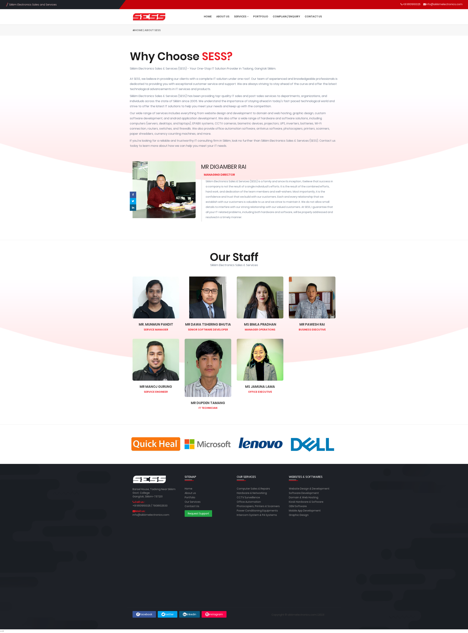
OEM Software (298, 506)
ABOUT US (222, 16)
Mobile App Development (305, 510)
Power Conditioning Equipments (257, 510)
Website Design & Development (309, 488)
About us (190, 493)
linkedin (191, 614)
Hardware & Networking (252, 493)
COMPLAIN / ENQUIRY (286, 16)
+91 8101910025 (411, 4)
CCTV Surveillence (248, 497)
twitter (169, 614)
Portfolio (190, 497)
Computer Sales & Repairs (253, 488)
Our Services (193, 502)
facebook (146, 614)
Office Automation (249, 502)
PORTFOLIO (260, 16)
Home (139, 30)
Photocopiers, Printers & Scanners (258, 506)
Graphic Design (299, 515)
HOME (208, 16)
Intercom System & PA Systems (257, 515)
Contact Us (192, 506)
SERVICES (240, 16)
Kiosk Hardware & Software (306, 502)
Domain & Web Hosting (303, 497)
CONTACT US (313, 16)
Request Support (198, 513)
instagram (216, 614)
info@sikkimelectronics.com (444, 4)
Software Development (304, 493)
